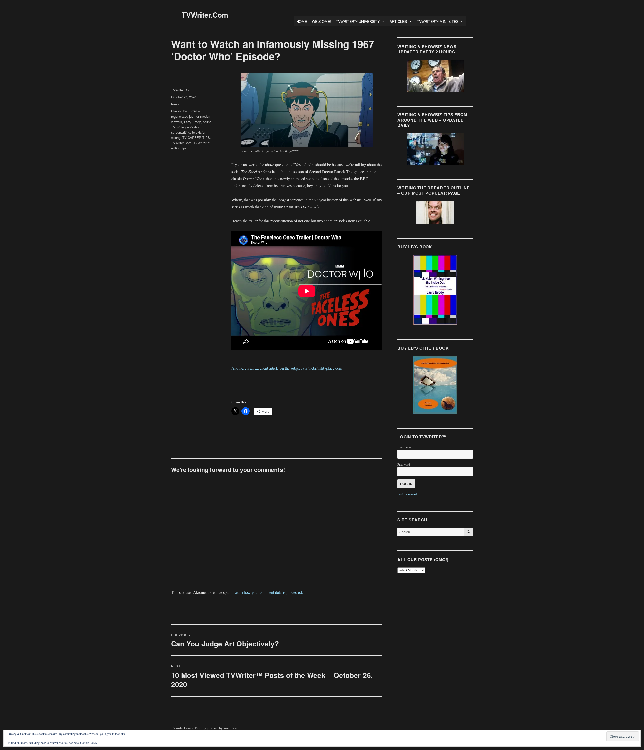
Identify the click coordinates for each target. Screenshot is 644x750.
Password (403, 464)
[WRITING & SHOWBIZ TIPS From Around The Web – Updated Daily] (435, 149)
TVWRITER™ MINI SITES (437, 21)
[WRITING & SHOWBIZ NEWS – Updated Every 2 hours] (435, 76)
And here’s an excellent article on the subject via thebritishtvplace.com (286, 368)
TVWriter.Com (205, 15)
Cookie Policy (88, 743)
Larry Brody (192, 121)
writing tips (179, 148)
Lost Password (407, 494)
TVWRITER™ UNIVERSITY (358, 21)
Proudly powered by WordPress (216, 728)
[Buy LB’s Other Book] (435, 385)
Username (404, 447)
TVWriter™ (201, 142)
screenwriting (180, 132)
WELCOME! (321, 21)
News (175, 104)
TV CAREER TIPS (196, 137)
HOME (301, 21)
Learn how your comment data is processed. (268, 592)
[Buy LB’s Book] (435, 290)
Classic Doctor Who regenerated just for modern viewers (191, 116)
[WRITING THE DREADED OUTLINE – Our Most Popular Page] (435, 212)
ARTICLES (398, 21)
